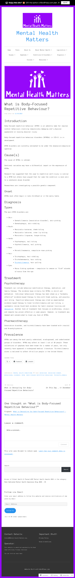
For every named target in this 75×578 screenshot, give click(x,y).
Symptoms (23, 55)
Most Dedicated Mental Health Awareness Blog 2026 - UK (25, 482)
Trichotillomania (22, 262)
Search (6, 465)
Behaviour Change (54, 373)
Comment (64, 444)
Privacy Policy (44, 538)
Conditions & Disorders (41, 55)
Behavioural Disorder (12, 375)
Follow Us (10, 510)
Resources (42, 60)
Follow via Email (13, 492)
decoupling (8, 309)
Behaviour (43, 373)
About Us (27, 50)
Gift (65, 3)
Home (9, 50)
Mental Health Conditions (22, 373)
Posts (17, 50)
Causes (11, 55)
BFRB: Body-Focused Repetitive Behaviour (37, 375)
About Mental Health (42, 50)
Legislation (61, 50)
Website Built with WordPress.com (37, 569)
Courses (29, 60)
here (21, 553)
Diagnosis (60, 55)
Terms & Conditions (45, 541)
